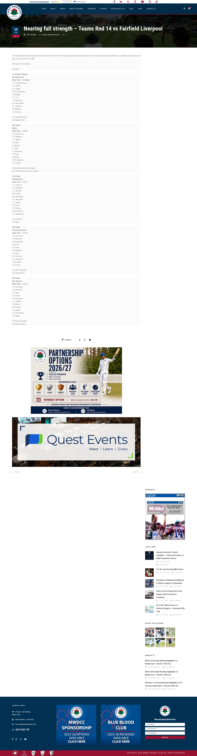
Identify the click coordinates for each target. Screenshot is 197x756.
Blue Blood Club (118, 9)
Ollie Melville (170, 667)
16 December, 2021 (154, 689)
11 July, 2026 (163, 600)
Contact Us (151, 9)
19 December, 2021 (154, 678)
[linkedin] (121, 1)
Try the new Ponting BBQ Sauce (170, 569)
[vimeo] (135, 1)
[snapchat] (157, 1)
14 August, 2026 (164, 562)
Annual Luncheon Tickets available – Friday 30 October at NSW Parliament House (170, 555)
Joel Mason (31, 35)
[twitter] (128, 1)
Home (44, 9)
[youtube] (142, 1)
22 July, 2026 (163, 586)
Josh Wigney (163, 564)
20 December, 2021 (154, 667)
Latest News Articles (50, 35)
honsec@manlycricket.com (26, 724)
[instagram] (150, 1)
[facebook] (114, 1)
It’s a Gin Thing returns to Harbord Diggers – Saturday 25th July (170, 608)
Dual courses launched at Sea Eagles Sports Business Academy (169, 594)
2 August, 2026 (164, 572)
